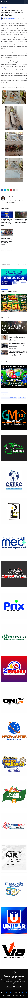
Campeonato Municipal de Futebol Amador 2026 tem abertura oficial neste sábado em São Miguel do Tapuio (6, 222)
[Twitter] (5, 190)
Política (22, 397)
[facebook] (7, 987)
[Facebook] (2, 190)
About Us (9, 995)
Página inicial (4, 7)
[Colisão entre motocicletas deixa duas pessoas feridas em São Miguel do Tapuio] (21, 215)
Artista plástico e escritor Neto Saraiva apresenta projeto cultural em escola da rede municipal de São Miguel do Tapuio (6, 240)
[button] (1, 2)
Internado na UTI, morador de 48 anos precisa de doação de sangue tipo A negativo (17, 337)
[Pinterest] (11, 190)
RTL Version (22, 995)
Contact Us (15, 995)
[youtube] (14, 987)
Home (4, 995)
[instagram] (17, 987)
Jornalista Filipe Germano (13, 197)
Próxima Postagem (22, 264)
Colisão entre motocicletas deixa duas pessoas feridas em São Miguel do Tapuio (21, 221)
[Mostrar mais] (17, 190)
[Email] (14, 190)
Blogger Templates (10, 992)
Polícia (13, 397)
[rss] (20, 987)
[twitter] (10, 987)
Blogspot (24, 992)
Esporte (5, 397)
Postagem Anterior (5, 264)
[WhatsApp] (8, 190)
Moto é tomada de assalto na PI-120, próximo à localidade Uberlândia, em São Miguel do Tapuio (18, 345)
